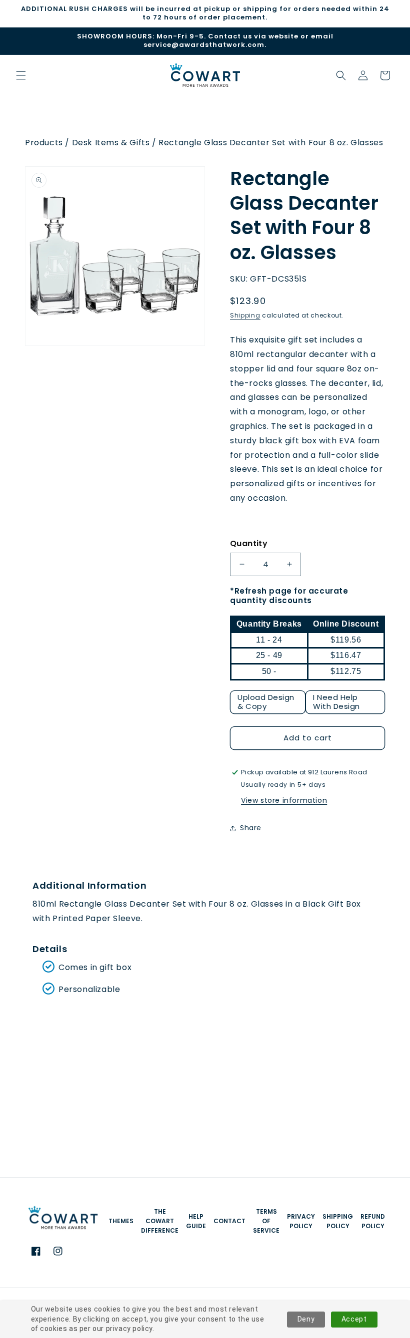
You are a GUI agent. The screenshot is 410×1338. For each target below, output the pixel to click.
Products (44, 142)
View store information (284, 800)
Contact (230, 1221)
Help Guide (196, 1221)
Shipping (245, 315)
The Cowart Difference (159, 1221)
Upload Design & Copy (266, 701)
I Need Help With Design (336, 701)
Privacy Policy (301, 1221)
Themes (121, 1221)
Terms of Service (266, 1221)
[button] (341, 75)
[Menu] (21, 75)
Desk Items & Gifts (111, 142)
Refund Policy (372, 1221)
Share (251, 828)
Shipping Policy (337, 1221)
